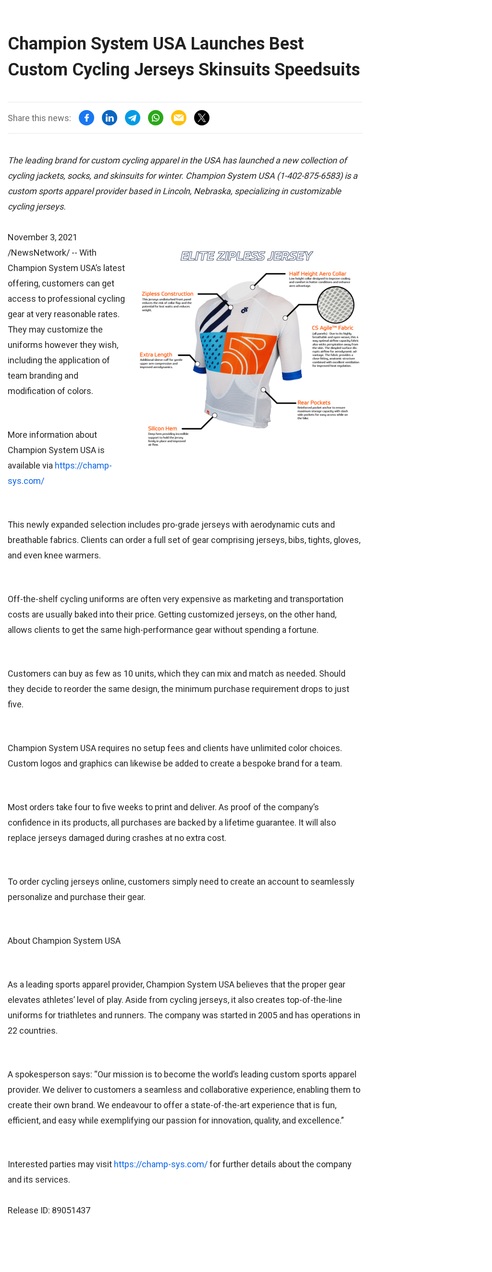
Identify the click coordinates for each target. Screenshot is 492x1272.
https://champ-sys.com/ (161, 1164)
